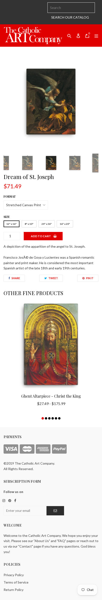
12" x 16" (11, 223)
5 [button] (56, 418)
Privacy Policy (14, 575)
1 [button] (43, 418)
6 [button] (59, 418)
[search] (71, 7)
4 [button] (52, 418)
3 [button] (49, 418)
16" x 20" (65, 223)
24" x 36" (47, 223)
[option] (51, 101)
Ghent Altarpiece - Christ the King (51, 396)
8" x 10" (29, 223)
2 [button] (46, 418)
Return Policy (13, 590)
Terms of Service (16, 582)
